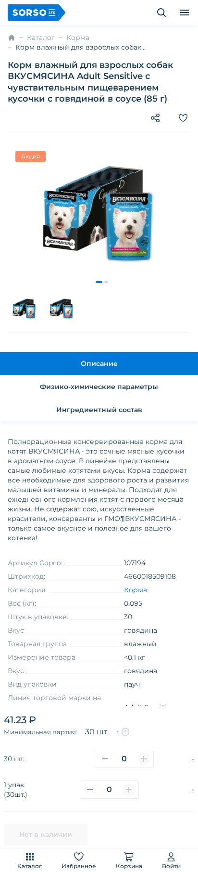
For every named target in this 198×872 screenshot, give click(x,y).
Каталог (29, 866)
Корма (77, 37)
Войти (171, 866)
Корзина (129, 866)
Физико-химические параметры (99, 386)
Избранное (79, 866)
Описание (99, 363)
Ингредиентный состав (99, 409)
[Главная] (11, 37)
